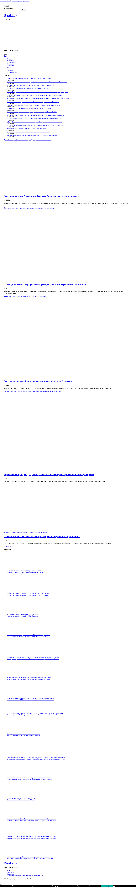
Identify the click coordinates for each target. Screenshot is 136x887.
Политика (10, 65)
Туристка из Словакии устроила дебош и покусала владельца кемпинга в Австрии (33, 105)
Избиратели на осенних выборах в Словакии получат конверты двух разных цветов (34, 118)
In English (10, 70)
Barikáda (10, 15)
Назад (5, 56)
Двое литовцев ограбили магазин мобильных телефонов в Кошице (28, 132)
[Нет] (114, 886)
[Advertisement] (68, 35)
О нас (9, 870)
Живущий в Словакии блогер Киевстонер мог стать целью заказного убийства (32, 135)
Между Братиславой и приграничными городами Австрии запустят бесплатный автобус (35, 122)
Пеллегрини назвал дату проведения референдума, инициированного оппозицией (45, 284)
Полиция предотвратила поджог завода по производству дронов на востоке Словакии (34, 95)
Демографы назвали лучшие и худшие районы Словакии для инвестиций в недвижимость (36, 757)
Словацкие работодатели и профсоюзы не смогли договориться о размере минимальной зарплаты (38, 98)
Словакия (10, 60)
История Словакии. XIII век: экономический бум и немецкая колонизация (30, 698)
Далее (9, 547)
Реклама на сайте (12, 72)
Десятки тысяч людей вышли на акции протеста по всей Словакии (38, 381)
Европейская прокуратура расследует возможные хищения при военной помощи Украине (49, 474)
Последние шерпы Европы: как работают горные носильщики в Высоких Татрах (33, 657)
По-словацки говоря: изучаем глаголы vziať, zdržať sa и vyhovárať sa (28, 635)
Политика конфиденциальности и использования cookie (25, 875)
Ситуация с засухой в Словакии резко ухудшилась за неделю (26, 128)
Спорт (9, 67)
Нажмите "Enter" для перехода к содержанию (14, 1)
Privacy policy (108, 886)
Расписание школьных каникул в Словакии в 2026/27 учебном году (28, 593)
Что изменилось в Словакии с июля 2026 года (21, 798)
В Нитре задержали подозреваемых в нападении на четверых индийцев (30, 108)
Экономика (11, 64)
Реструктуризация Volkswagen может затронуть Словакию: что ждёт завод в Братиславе (35, 713)
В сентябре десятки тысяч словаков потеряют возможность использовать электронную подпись (37, 92)
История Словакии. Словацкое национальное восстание (25, 571)
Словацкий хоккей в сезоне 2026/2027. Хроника (22, 614)
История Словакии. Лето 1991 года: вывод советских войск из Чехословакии (31, 819)
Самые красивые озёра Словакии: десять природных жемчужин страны (30, 857)
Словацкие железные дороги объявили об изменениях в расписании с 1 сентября (33, 102)
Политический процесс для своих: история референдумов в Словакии (29, 778)
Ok (102, 886)
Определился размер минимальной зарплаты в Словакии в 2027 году (29, 677)
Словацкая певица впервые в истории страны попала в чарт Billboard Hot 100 (32, 112)
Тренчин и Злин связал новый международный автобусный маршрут (29, 78)
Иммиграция (11, 62)
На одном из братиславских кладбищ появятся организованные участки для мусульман (35, 125)
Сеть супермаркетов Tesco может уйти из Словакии (23, 734)
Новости (10, 59)
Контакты (10, 872)
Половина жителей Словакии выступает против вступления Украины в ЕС (28, 532)
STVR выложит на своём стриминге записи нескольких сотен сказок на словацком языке (35, 115)
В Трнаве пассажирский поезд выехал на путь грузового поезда (27, 88)
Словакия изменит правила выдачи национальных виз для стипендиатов (30, 85)
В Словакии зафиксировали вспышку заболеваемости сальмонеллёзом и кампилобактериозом (37, 82)
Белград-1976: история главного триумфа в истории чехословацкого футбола (31, 836)
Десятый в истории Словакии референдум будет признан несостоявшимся (41, 196)
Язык (9, 69)
